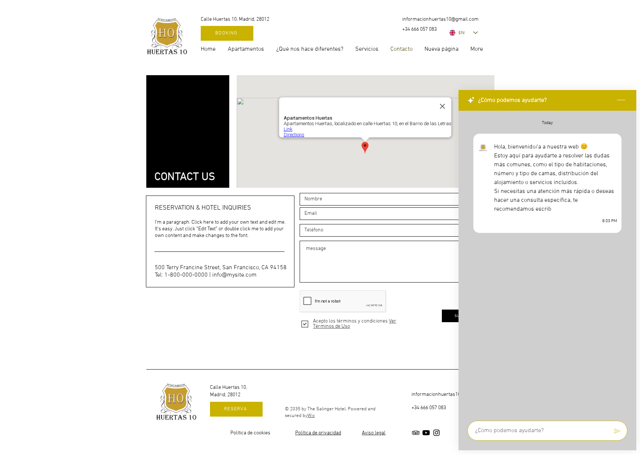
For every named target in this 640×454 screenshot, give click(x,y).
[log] (547, 263)
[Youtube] (426, 432)
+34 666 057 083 (428, 408)
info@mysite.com (234, 275)
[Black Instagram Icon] (436, 432)
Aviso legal (374, 433)
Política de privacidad (318, 433)
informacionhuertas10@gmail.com (440, 19)
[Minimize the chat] (621, 100)
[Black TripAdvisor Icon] (415, 432)
